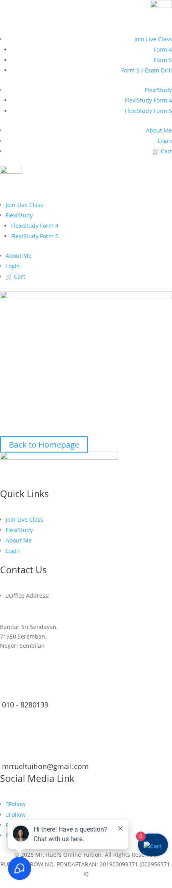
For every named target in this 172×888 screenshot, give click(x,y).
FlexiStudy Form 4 (148, 100)
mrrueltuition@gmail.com (45, 766)
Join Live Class (153, 39)
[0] (153, 846)
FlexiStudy (158, 90)
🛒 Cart (162, 151)
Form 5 (163, 60)
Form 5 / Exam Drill (146, 70)
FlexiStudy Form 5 (148, 111)
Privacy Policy (56, 883)
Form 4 (163, 49)
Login (165, 141)
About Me (159, 130)
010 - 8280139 (25, 704)
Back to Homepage (44, 444)
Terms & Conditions (107, 883)
